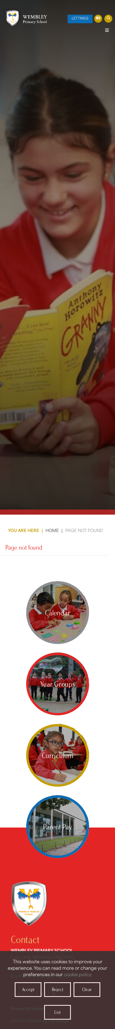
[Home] (25, 18)
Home (52, 531)
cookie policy (78, 975)
